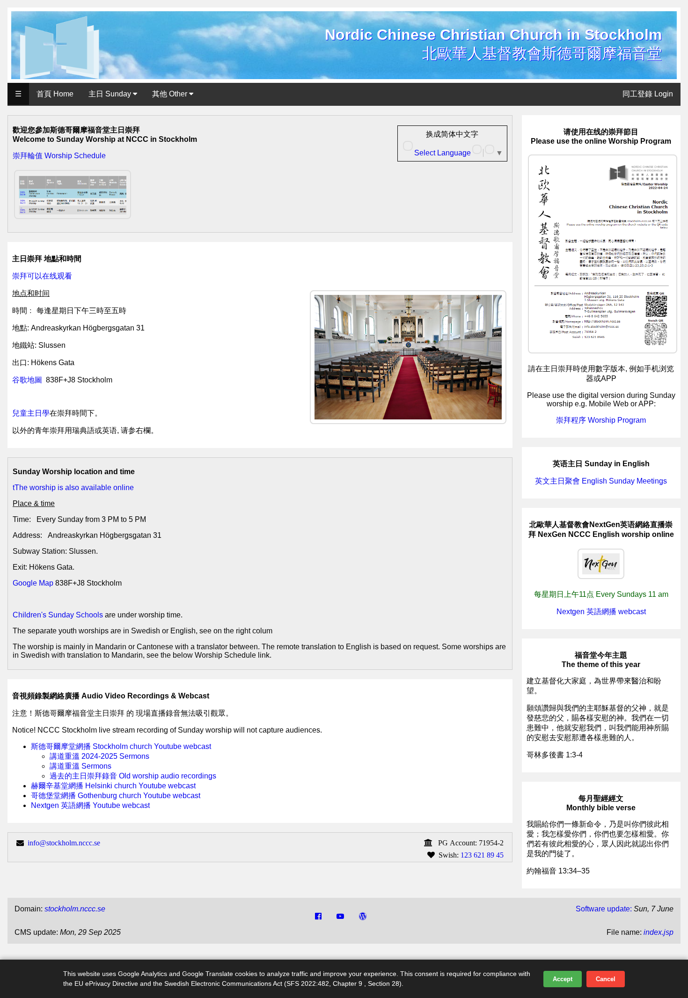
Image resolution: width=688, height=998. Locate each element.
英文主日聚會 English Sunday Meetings (601, 481)
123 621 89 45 (482, 855)
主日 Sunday (110, 94)
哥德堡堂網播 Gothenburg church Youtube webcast (115, 796)
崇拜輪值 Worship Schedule (59, 156)
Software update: (604, 909)
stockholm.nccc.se (74, 909)
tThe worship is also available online (73, 488)
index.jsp (658, 932)
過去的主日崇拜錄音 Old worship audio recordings (133, 776)
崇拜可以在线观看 (42, 276)
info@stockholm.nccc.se (64, 842)
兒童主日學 (31, 413)
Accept (562, 979)
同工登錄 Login (647, 94)
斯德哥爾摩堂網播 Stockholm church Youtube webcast (121, 746)
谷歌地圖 (27, 380)
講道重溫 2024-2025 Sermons (99, 756)
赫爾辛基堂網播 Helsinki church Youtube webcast (113, 786)
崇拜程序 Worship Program (601, 420)
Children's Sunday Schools (58, 615)
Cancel (605, 979)
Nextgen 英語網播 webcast (601, 612)
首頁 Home (55, 94)
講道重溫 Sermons (80, 766)
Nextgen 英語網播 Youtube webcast (90, 805)
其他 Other (170, 94)
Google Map (33, 583)
